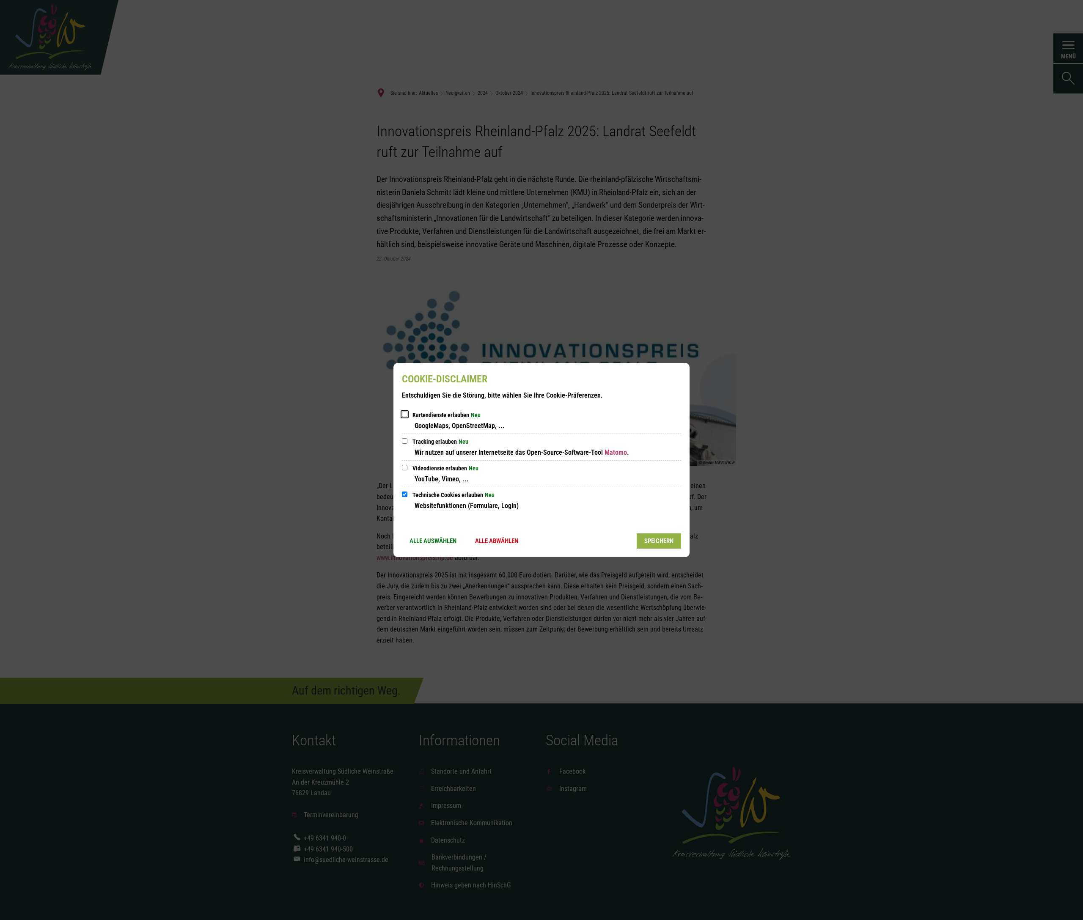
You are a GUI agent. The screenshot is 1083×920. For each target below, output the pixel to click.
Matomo (616, 452)
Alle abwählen (496, 541)
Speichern (658, 541)
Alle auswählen (433, 541)
